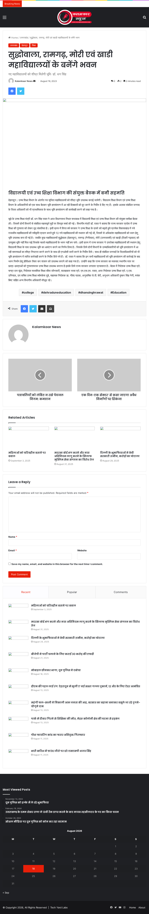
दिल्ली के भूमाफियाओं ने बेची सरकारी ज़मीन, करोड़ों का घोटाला (120, 454)
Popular (72, 592)
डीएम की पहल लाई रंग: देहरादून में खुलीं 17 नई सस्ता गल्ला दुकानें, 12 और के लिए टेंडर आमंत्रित (85, 686)
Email (12, 550)
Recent (25, 592)
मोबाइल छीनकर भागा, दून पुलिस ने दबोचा (56, 670)
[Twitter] (20, 91)
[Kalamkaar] (74, 17)
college (29, 292)
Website (82, 550)
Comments (121, 592)
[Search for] (144, 19)
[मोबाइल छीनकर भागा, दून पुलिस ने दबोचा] (18, 675)
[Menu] (4, 19)
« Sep (6, 892)
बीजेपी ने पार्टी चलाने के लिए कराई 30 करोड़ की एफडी (62, 654)
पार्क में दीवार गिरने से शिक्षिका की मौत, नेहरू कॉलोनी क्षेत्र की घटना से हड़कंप (75, 718)
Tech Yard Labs (59, 907)
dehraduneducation (57, 292)
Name (12, 536)
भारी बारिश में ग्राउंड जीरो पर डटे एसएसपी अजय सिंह (61, 751)
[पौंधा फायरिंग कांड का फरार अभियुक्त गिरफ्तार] (18, 740)
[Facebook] (12, 91)
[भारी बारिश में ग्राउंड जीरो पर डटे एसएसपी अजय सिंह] (18, 756)
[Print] (50, 308)
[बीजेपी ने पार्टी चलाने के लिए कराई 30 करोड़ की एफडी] (18, 659)
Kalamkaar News (24, 81)
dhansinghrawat (91, 292)
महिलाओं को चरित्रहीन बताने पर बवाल (27, 454)
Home (14, 37)
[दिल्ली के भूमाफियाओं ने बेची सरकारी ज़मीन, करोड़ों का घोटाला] (120, 438)
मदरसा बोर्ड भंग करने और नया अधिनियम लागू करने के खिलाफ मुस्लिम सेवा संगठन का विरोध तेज (74, 456)
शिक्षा (34, 45)
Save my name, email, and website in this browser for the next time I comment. (57, 564)
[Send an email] (34, 81)
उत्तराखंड (24, 37)
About (141, 907)
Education (119, 292)
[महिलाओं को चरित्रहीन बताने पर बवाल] (28, 438)
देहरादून (25, 45)
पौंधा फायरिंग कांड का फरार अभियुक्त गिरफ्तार (58, 735)
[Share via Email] (41, 308)
